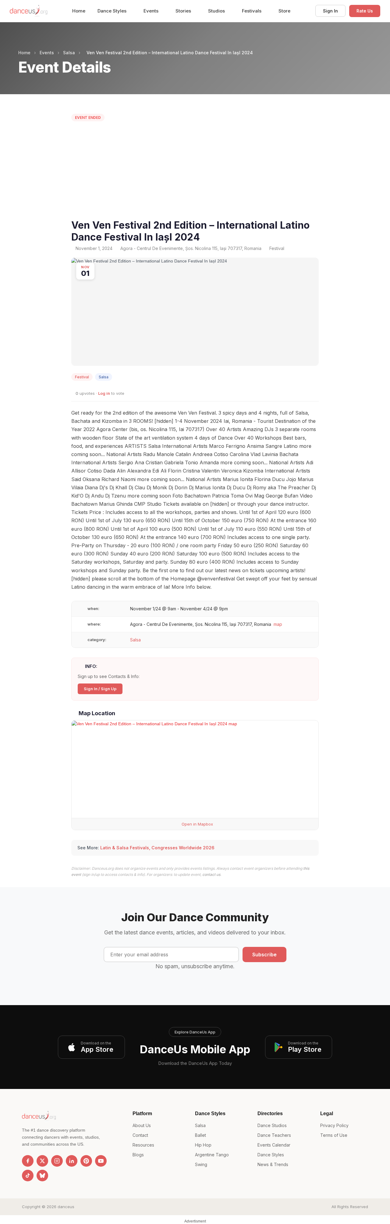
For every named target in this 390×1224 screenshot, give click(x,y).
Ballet (200, 1135)
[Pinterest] (86, 1161)
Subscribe (264, 954)
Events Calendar (273, 1144)
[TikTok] (28, 1175)
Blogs (138, 1154)
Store (284, 11)
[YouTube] (101, 1161)
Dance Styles (113, 11)
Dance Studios (272, 1125)
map (278, 624)
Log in (104, 393)
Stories (184, 11)
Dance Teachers (274, 1135)
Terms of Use (333, 1135)
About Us (142, 1125)
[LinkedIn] (71, 1161)
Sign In (330, 10)
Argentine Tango (212, 1154)
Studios (217, 11)
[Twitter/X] (42, 1161)
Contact (140, 1135)
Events (152, 11)
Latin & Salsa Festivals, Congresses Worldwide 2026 (157, 847)
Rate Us (364, 10)
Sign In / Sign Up (100, 688)
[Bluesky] (42, 1175)
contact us (211, 874)
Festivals (252, 11)
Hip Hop (203, 1144)
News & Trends (272, 1164)
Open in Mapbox (196, 824)
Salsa (69, 52)
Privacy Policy (334, 1125)
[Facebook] (28, 1161)
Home (78, 11)
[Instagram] (57, 1161)
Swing (201, 1164)
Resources (143, 1144)
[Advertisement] (195, 172)
